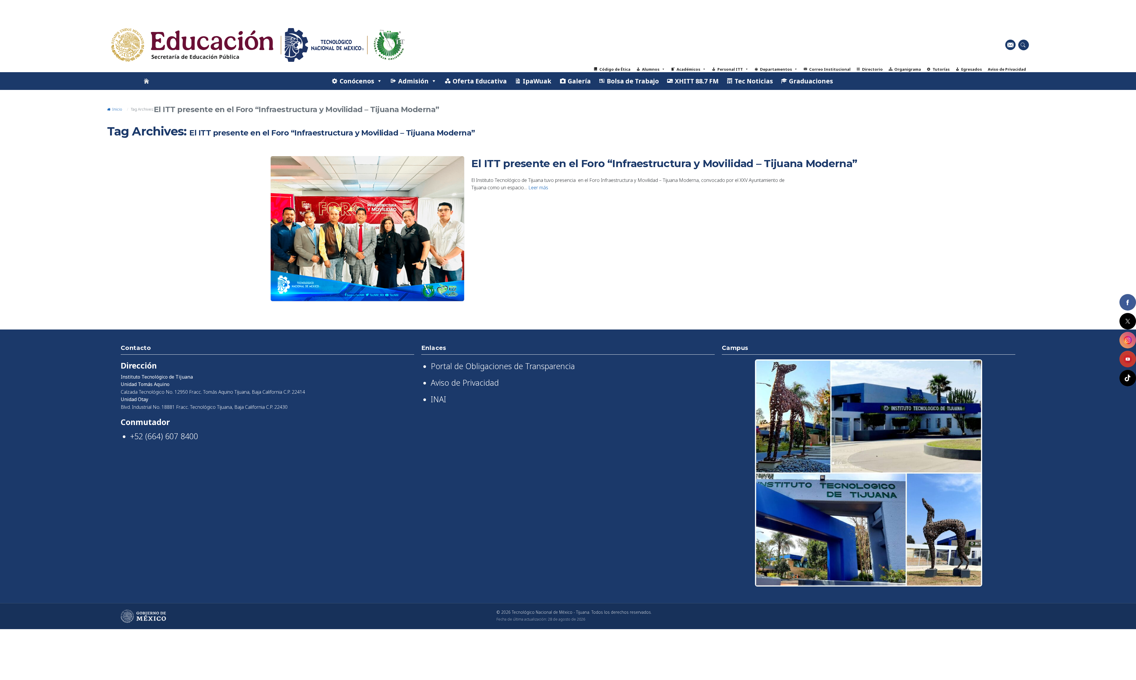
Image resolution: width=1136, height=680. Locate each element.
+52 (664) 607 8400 (164, 436)
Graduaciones (811, 81)
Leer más (538, 187)
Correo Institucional (830, 69)
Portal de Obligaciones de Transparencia (503, 366)
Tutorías (941, 69)
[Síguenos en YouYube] (1127, 359)
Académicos (688, 69)
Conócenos (357, 81)
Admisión (413, 81)
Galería (579, 81)
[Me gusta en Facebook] (1127, 302)
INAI (438, 399)
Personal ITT (730, 69)
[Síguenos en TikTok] (1127, 378)
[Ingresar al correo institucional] (1010, 45)
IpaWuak (537, 81)
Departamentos (776, 69)
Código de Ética (614, 69)
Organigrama (907, 69)
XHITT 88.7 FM (697, 81)
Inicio (116, 109)
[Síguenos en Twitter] (1127, 321)
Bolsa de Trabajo (633, 81)
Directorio (872, 69)
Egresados (971, 69)
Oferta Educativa (480, 81)
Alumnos (650, 69)
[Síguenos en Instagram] (1127, 340)
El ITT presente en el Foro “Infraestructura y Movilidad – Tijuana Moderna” (664, 163)
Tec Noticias (754, 81)
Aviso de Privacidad (1007, 69)
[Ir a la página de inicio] (146, 81)
